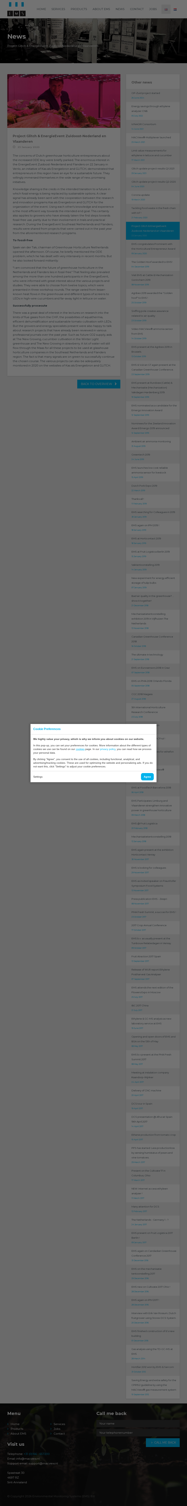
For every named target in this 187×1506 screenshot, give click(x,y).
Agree (147, 776)
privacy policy (107, 749)
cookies (80, 749)
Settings (38, 776)
